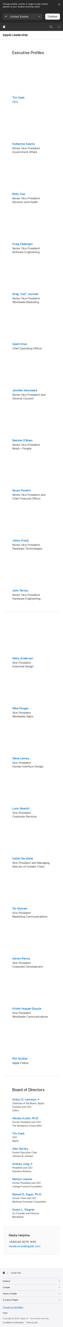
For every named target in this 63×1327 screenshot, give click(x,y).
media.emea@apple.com (24, 1246)
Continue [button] (52, 16)
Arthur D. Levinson (24, 1099)
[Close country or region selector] (59, 4)
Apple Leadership (15, 35)
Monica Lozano (22, 1179)
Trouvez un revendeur (13, 1307)
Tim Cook (18, 1133)
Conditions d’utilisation (13, 1322)
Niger (5, 1313)
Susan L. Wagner (23, 1209)
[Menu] (59, 27)
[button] (22, 16)
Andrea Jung (20, 1164)
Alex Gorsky (20, 1148)
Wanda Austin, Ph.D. (25, 1118)
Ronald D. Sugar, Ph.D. (27, 1194)
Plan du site (32, 1322)
